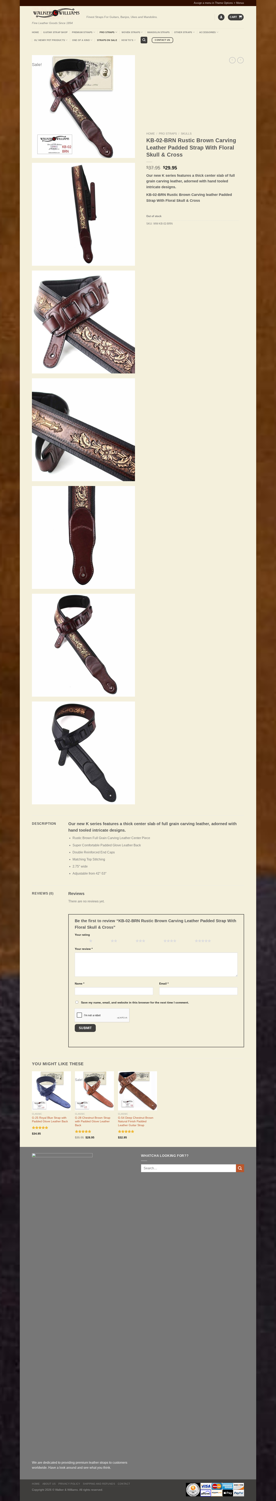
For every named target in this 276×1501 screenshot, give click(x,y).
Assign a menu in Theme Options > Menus (219, 2)
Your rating (82, 934)
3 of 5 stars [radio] (127, 940)
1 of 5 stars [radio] (81, 940)
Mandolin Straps (158, 32)
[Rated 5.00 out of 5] (40, 1127)
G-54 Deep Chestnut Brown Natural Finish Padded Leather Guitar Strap (135, 1121)
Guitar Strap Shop (55, 32)
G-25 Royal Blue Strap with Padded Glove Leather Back (50, 1119)
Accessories (207, 32)
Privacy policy (69, 1483)
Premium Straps (82, 32)
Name (79, 983)
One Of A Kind (81, 40)
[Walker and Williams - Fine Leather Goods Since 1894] (56, 13)
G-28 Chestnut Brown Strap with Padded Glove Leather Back (92, 1121)
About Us (49, 1483)
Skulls (186, 133)
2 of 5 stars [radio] (102, 940)
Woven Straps (131, 32)
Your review (84, 948)
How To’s (127, 40)
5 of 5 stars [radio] (186, 940)
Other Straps (183, 32)
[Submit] (240, 1168)
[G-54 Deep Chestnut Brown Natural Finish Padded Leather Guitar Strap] (137, 1090)
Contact (124, 1483)
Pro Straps (107, 32)
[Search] (144, 40)
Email (164, 983)
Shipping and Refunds (99, 1483)
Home (35, 32)
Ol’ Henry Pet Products (49, 40)
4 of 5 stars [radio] (155, 940)
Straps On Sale (107, 40)
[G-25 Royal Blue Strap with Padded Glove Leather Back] (51, 1090)
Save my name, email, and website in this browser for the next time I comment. (135, 1002)
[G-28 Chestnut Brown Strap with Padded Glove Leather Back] (94, 1090)
